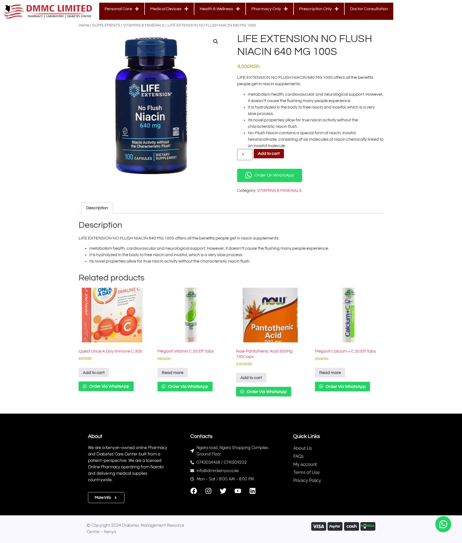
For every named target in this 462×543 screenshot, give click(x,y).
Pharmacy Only (266, 9)
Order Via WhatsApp (108, 386)
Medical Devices (166, 9)
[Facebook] (193, 491)
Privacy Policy (307, 480)
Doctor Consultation (369, 9)
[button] (216, 41)
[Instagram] (208, 491)
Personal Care (118, 9)
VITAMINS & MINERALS (143, 25)
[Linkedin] (252, 491)
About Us (302, 448)
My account (305, 464)
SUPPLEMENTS (106, 25)
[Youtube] (237, 491)
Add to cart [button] (94, 372)
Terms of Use (306, 472)
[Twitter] (223, 491)
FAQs (298, 456)
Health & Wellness (216, 9)
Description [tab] (97, 208)
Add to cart (269, 153)
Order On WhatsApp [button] (274, 175)
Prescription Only (315, 9)
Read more (172, 372)
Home (84, 25)
